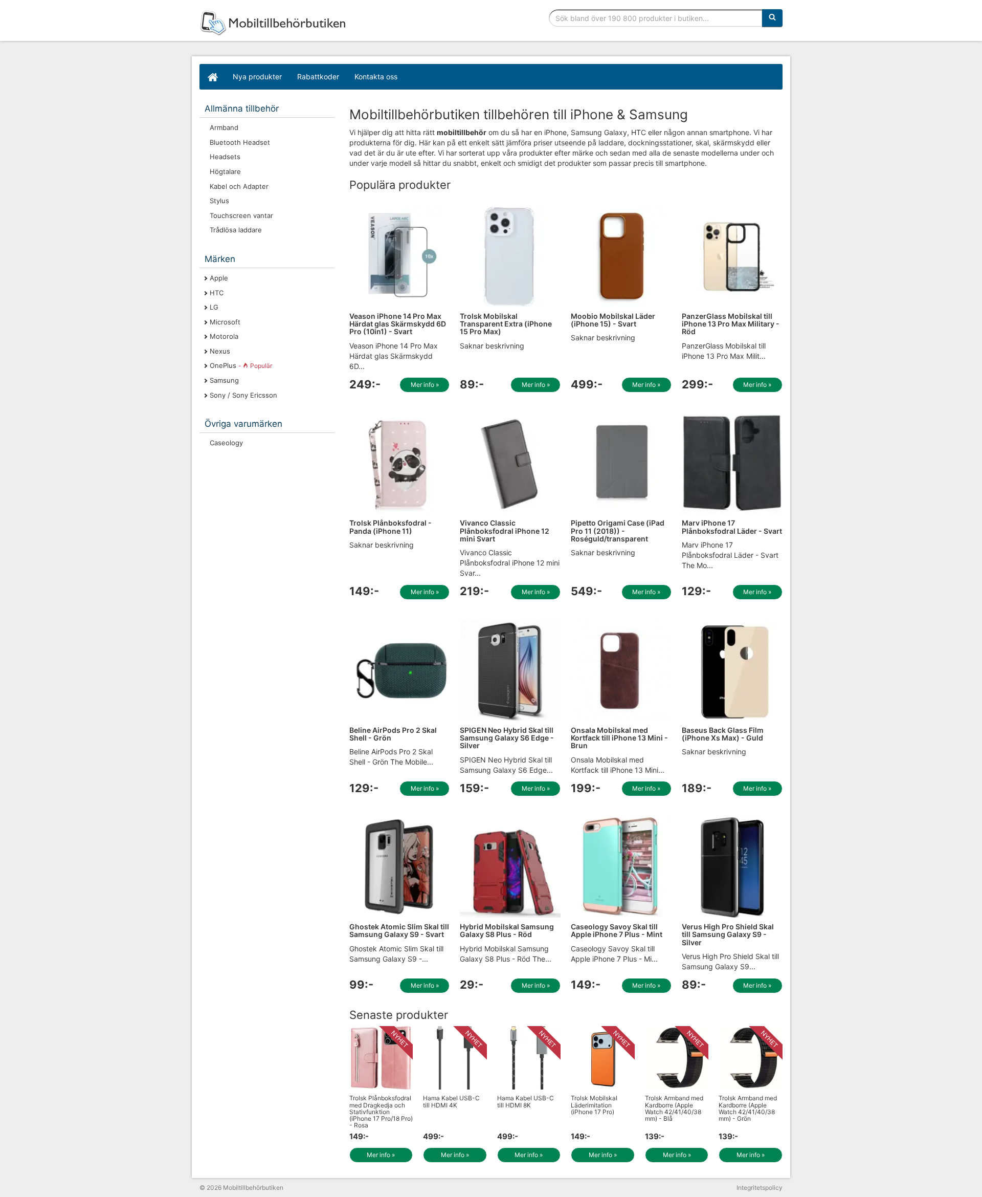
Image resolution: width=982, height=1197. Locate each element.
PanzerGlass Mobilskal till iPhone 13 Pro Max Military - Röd (730, 324)
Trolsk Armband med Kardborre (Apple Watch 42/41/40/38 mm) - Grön (748, 1108)
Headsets (225, 157)
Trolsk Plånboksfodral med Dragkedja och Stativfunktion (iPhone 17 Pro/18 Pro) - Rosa (381, 1111)
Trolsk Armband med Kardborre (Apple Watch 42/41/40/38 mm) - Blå (674, 1108)
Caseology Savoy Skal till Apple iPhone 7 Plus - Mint (616, 930)
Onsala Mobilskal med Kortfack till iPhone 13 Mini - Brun (619, 738)
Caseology (226, 443)
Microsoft (225, 322)
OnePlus (241, 365)
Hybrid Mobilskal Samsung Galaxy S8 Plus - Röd (507, 930)
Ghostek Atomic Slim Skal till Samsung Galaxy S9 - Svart (399, 930)
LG (214, 307)
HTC (217, 293)
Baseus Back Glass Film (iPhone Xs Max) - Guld (723, 734)
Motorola (224, 336)
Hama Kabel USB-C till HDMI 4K (451, 1101)
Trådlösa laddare (236, 230)
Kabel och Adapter (239, 186)
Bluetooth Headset (240, 142)
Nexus (220, 351)
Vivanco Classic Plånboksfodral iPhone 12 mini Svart (504, 530)
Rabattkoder (318, 76)
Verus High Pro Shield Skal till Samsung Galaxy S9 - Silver (728, 934)
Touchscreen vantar (241, 215)
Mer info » (425, 384)
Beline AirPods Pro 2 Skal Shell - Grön (393, 734)
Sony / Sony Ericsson (243, 395)
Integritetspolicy (759, 1187)
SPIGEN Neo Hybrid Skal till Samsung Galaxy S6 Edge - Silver (507, 738)
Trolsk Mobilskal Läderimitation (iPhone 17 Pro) (594, 1104)
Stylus (219, 201)
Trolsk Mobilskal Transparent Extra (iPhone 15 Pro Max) (506, 324)
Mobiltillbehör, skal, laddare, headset (276, 23)
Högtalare (225, 171)
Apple (219, 278)
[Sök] (772, 18)
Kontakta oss (375, 76)
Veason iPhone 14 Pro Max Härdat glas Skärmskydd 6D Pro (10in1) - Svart (397, 324)
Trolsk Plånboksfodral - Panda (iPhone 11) (390, 526)
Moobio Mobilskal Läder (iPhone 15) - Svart (613, 320)
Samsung (224, 380)
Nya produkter (257, 76)
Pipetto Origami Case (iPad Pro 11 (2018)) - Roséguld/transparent (617, 530)
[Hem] (212, 77)
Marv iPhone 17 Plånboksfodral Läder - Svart (732, 526)
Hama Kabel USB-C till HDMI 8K (525, 1101)
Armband (224, 127)
